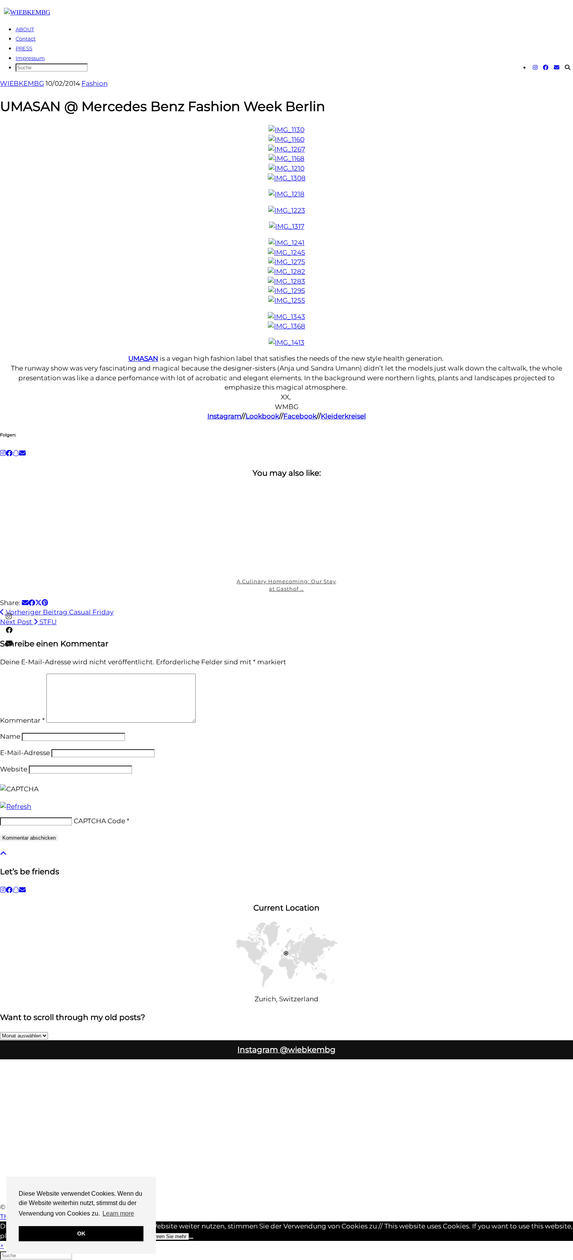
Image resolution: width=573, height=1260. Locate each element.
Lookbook (262, 416)
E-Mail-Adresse (25, 753)
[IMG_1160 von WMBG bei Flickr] (286, 139)
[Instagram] (535, 67)
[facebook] (9, 890)
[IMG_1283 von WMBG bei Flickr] (286, 281)
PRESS (24, 48)
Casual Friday (58, 612)
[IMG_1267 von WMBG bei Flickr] (286, 149)
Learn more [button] (118, 1213)
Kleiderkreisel (343, 416)
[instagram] (3, 890)
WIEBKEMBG (22, 83)
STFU (28, 622)
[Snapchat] (15, 453)
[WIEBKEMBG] (27, 12)
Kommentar (22, 720)
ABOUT (25, 29)
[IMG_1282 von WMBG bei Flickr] (286, 271)
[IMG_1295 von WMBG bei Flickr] (286, 291)
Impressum (30, 58)
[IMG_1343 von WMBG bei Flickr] (286, 317)
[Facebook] (545, 67)
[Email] (556, 67)
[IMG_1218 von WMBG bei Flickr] (286, 194)
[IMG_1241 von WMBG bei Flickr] (286, 243)
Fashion (94, 83)
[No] (191, 1238)
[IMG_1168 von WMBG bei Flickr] (286, 158)
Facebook (300, 416)
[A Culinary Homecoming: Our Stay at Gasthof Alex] (286, 529)
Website (13, 769)
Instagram (224, 416)
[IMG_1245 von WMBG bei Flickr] (286, 252)
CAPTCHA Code (99, 821)
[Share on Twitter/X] (38, 603)
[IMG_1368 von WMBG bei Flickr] (286, 326)
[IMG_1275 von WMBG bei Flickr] (286, 262)
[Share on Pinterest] (45, 603)
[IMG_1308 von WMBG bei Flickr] (287, 178)
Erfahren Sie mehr (165, 1236)
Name (10, 736)
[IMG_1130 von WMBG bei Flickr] (286, 130)
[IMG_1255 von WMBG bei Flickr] (286, 300)
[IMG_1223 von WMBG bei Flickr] (286, 210)
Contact (25, 38)
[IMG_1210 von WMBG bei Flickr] (286, 168)
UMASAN (143, 358)
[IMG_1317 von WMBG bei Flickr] (286, 226)
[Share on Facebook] (31, 603)
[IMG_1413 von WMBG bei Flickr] (286, 342)
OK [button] (81, 1233)
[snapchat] (15, 890)
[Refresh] (15, 806)
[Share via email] (25, 603)
